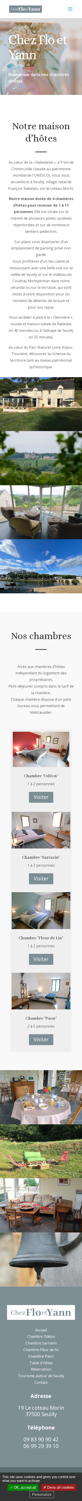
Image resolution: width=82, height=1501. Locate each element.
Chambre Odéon (41, 1336)
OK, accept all (24, 1487)
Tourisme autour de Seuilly (41, 1375)
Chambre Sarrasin (41, 1343)
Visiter (41, 797)
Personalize (41, 1494)
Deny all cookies (60, 1487)
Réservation (41, 1369)
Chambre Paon (41, 1356)
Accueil (41, 1330)
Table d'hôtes (41, 1362)
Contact (41, 1382)
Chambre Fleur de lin (41, 1349)
